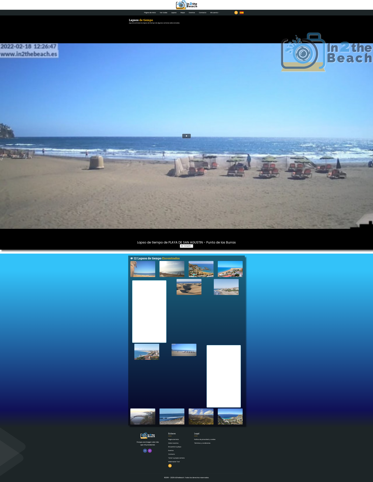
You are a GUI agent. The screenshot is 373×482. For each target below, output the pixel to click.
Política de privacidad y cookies (204, 439)
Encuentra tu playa (174, 447)
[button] (242, 12)
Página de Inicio (150, 12)
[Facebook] (145, 451)
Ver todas (163, 12)
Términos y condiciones (202, 443)
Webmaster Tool (174, 462)
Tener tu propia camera (176, 458)
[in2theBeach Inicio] (147, 436)
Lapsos (173, 12)
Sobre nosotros (173, 443)
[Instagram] (150, 451)
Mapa (182, 12)
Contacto (202, 12)
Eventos (192, 12)
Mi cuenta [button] (214, 12)
